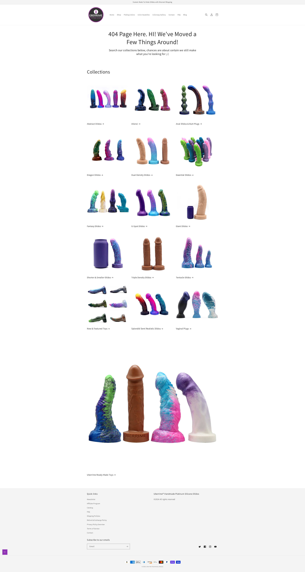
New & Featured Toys (97, 328)
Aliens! (134, 123)
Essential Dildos (183, 175)
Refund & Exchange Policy (97, 520)
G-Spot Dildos (138, 226)
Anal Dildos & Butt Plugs (187, 123)
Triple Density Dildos (141, 277)
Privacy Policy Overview (96, 524)
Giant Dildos (182, 226)
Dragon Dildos (94, 175)
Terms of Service (93, 529)
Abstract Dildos (94, 123)
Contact (90, 533)
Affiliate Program (93, 503)
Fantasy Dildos (94, 226)
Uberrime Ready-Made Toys (100, 474)
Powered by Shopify (157, 566)
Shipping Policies (93, 516)
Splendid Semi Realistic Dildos (146, 328)
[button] (206, 14)
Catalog (90, 508)
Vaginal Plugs (182, 328)
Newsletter (91, 499)
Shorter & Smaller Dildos (99, 277)
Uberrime (149, 566)
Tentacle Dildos (183, 277)
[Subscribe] (127, 546)
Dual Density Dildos (140, 175)
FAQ (88, 512)
